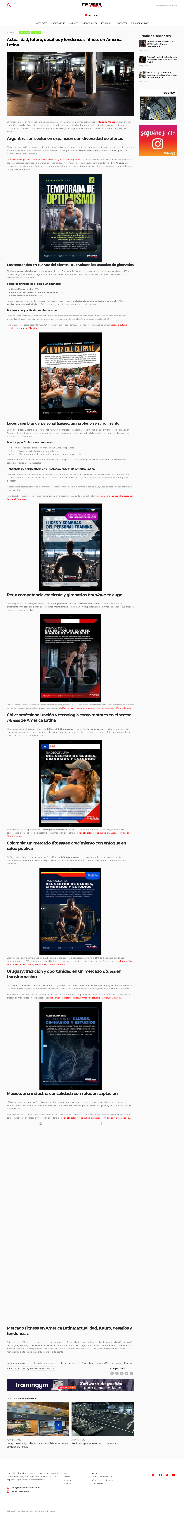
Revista (67, 1480)
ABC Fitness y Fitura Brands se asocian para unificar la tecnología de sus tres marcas (162, 75)
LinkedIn (122, 1373)
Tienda (67, 1477)
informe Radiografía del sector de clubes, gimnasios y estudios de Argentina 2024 (47, 159)
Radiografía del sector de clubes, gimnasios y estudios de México (90, 1118)
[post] (142, 43)
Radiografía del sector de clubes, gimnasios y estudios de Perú (91, 708)
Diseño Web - (47, 1511)
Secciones (93, 15)
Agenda (95, 1473)
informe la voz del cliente (44, 1363)
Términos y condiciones (102, 1480)
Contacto (68, 1484)
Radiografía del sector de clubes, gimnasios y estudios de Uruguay (80, 998)
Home (67, 1473)
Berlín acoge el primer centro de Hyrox (94, 1443)
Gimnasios (73, 23)
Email (126, 1373)
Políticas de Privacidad (102, 1477)
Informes (24, 33)
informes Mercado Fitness (108, 1363)
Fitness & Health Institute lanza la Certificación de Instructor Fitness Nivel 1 (162, 59)
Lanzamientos (41, 23)
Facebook (112, 1373)
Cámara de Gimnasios (140, 23)
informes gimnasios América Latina (76, 1363)
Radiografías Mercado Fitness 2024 (38, 1368)
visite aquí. (126, 708)
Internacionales (89, 23)
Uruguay (36, 33)
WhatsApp (131, 1373)
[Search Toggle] (9, 5)
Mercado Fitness (106, 122)
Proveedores (121, 23)
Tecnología (106, 23)
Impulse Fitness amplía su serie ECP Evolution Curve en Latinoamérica (161, 44)
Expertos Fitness (99, 1484)
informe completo (101, 496)
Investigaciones (58, 23)
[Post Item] (38, 1419)
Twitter (117, 1373)
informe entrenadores (18, 1363)
